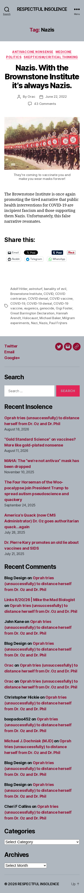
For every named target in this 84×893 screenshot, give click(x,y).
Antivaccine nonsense (32, 52)
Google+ (12, 357)
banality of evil (55, 289)
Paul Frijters (58, 323)
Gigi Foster (64, 308)
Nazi (34, 323)
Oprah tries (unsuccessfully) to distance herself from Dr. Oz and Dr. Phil (37, 584)
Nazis (43, 323)
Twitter (11, 346)
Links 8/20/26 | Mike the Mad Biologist (39, 599)
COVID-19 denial (39, 303)
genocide (47, 308)
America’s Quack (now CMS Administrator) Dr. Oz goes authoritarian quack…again (41, 521)
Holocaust (30, 318)
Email (9, 352)
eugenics (31, 308)
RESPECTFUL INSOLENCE (42, 9)
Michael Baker (50, 318)
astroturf (35, 289)
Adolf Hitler (18, 289)
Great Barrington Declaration (32, 313)
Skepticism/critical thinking (51, 57)
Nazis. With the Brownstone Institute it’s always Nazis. (42, 76)
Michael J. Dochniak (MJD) (28, 741)
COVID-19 (17, 303)
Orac (31, 96)
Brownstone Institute (26, 294)
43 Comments (45, 104)
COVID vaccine (61, 298)
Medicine (64, 52)
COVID (48, 294)
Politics (14, 57)
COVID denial (38, 298)
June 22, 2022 (56, 96)
